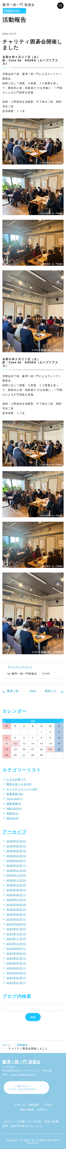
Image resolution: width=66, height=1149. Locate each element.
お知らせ (19, 1104)
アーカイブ (14, 831)
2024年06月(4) (16, 963)
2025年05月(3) (16, 909)
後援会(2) (13, 813)
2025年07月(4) (16, 899)
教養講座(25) (15, 794)
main (33, 690)
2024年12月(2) (16, 934)
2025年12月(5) (16, 875)
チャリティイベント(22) (22, 789)
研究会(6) (13, 818)
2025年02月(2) (16, 924)
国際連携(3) (14, 803)
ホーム (6, 1045)
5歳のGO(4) (14, 808)
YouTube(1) (14, 798)
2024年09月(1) (16, 948)
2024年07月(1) (16, 958)
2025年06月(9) (16, 904)
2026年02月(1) (16, 865)
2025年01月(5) (16, 929)
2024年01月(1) (16, 983)
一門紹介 (47, 1104)
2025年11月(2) (16, 880)
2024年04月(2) (16, 973)
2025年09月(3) (16, 890)
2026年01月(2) (16, 870)
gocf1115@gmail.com (23, 1074)
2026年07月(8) (16, 841)
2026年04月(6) (16, 856)
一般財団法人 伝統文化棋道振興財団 (22, 1087)
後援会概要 (27, 1109)
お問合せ (42, 1109)
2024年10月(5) (16, 943)
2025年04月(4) (16, 914)
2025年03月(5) (16, 919)
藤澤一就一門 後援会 (18, 4)
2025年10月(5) (16, 885)
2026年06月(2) (16, 846)
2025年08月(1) (16, 895)
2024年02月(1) (16, 978)
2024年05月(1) (16, 968)
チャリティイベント (20, 667)
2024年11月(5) (16, 938)
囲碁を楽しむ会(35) (19, 784)
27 (24, 755)
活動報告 (22, 1045)
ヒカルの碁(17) (16, 779)
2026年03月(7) (16, 860)
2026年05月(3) (16, 851)
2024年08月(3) (16, 953)
